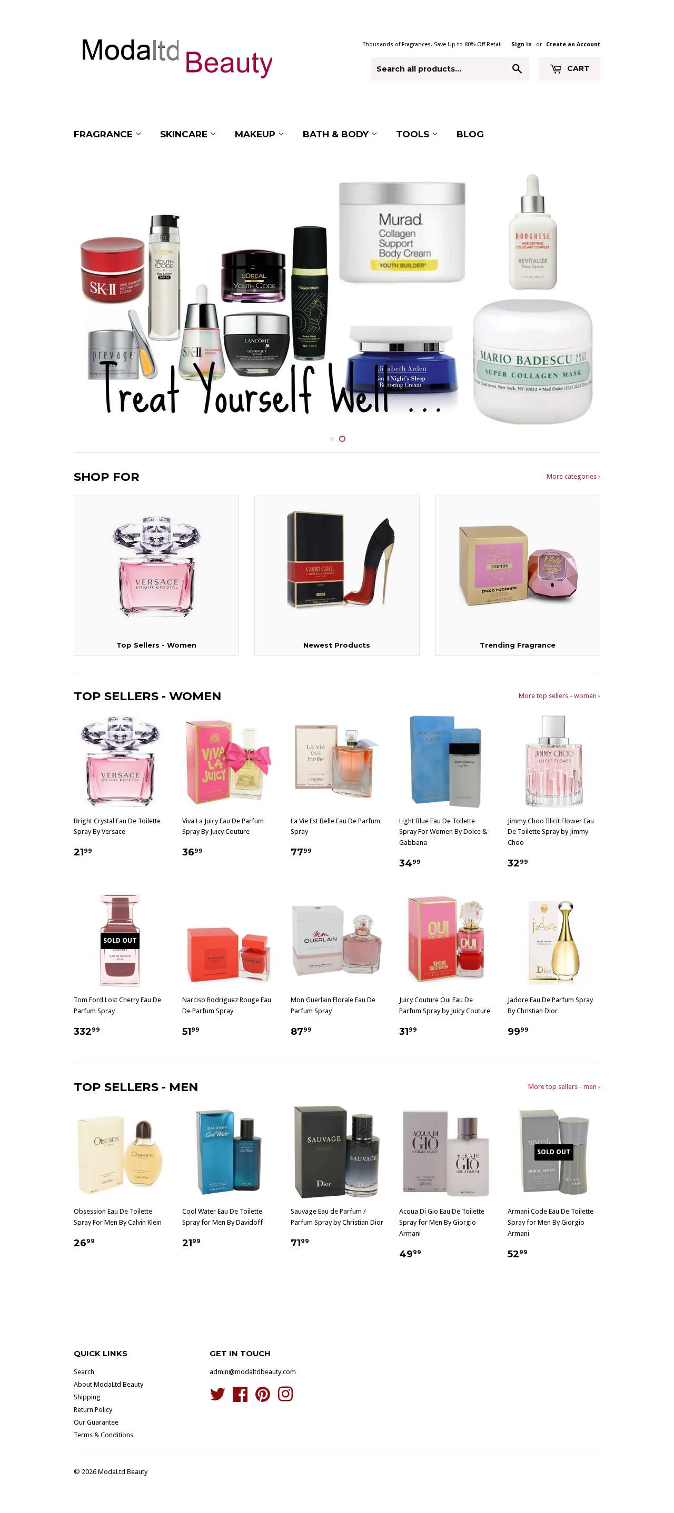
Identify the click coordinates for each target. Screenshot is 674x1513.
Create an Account (573, 44)
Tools (414, 134)
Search (84, 1372)
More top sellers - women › (559, 696)
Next (578, 297)
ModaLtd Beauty (122, 1472)
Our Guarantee (96, 1422)
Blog (470, 134)
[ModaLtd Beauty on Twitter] (217, 1398)
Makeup (256, 134)
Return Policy (93, 1410)
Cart (577, 68)
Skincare (185, 134)
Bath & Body (337, 134)
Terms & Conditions (103, 1435)
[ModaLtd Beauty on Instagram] (285, 1398)
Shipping (87, 1397)
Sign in (521, 44)
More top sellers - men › (564, 1087)
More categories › (573, 476)
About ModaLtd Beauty (108, 1384)
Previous (96, 297)
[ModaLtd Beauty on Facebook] (240, 1398)
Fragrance (104, 134)
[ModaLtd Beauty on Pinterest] (263, 1398)
